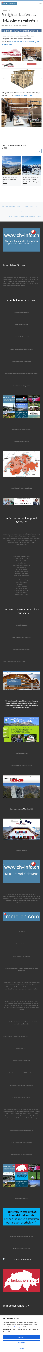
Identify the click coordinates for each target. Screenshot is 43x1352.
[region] (21, 1333)
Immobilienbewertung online (21, 386)
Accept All (21, 1337)
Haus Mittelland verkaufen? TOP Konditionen (21, 1073)
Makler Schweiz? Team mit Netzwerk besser (15, 1036)
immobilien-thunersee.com (26, 1022)
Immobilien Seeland (19, 1060)
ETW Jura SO (21, 932)
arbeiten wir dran (13, 1022)
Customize (21, 1343)
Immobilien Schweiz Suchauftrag (29, 283)
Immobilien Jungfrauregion (21, 1024)
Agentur (27, 1060)
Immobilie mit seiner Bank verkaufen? (21, 1142)
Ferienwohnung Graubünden (21, 956)
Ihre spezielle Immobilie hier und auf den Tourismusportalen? (21, 1109)
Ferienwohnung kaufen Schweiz (21, 429)
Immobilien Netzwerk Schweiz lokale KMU (22, 1130)
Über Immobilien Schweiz (21, 312)
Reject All (21, 1348)
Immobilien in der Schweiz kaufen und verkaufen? (17, 277)
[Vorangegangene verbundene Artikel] (34, 151)
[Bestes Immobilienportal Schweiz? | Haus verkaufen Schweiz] (9, 3)
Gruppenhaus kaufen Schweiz (21, 649)
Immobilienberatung (21, 625)
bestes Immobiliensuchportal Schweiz (14, 285)
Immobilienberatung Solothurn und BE (21, 1154)
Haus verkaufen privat (21, 1198)
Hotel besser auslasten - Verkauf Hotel (14, 662)
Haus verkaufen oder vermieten (21, 637)
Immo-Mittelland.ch (9, 1111)
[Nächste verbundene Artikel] (39, 151)
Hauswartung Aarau (21, 1048)
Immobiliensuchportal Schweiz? (21, 1097)
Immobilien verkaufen (21, 325)
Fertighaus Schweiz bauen (23, 95)
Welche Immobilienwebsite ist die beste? (21, 1085)
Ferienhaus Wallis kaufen (21, 944)
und (35, 1022)
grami (7, 25)
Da (7, 1022)
